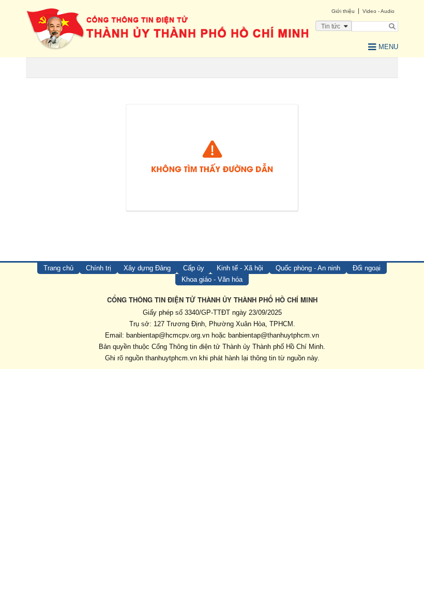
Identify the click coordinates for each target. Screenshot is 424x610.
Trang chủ (58, 268)
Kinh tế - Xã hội (240, 268)
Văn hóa (33, 400)
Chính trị (98, 268)
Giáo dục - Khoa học (54, 418)
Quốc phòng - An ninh (308, 268)
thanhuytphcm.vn (171, 358)
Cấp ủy (193, 268)
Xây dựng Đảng (147, 268)
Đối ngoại (367, 268)
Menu (388, 47)
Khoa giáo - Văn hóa (212, 279)
